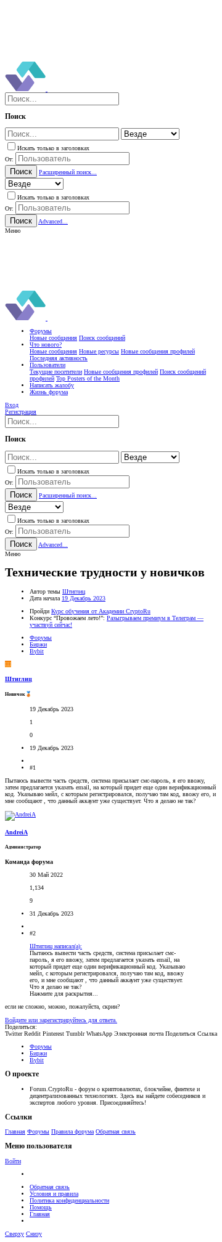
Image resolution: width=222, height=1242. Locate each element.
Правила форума (72, 1131)
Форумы (38, 1131)
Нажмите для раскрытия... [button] (64, 993)
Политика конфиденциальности (69, 1200)
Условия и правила (54, 1193)
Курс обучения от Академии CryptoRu (100, 611)
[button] (12, 230)
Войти (13, 1161)
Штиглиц (73, 591)
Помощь (41, 1207)
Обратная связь (116, 1131)
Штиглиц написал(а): (56, 946)
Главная (15, 1131)
